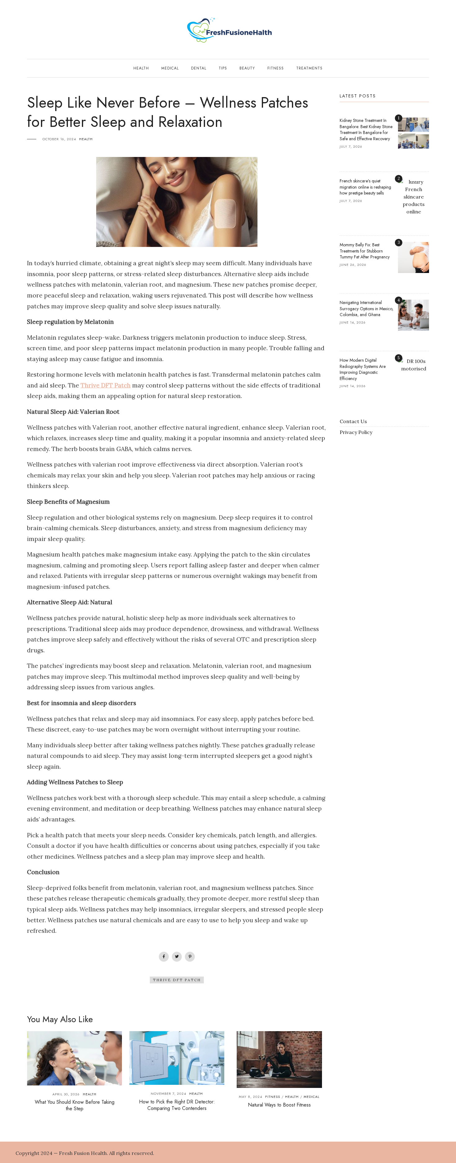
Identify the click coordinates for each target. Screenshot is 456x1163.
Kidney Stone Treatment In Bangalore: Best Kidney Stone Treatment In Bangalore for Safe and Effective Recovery (366, 129)
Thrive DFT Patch (177, 979)
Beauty (247, 68)
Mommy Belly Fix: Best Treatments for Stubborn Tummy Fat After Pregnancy (365, 251)
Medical (170, 68)
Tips (223, 68)
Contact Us (353, 421)
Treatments (309, 68)
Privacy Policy (356, 432)
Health (141, 68)
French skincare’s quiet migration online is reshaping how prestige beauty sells (365, 187)
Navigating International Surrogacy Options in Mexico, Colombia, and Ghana (366, 308)
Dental (198, 68)
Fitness (275, 68)
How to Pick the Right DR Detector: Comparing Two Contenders (177, 1105)
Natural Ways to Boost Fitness (279, 1104)
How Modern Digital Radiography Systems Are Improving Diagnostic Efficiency (363, 369)
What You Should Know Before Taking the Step (74, 1105)
